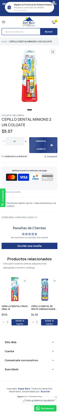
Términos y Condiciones (29, 396)
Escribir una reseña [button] (30, 246)
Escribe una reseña (11, 191)
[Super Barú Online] (28, 22)
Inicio (4, 41)
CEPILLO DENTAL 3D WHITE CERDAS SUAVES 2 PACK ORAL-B (44, 308)
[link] (25, 281)
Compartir (52, 156)
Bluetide (45, 391)
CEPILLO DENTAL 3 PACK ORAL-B (15, 308)
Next (53, 305)
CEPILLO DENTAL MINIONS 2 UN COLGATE (26, 122)
